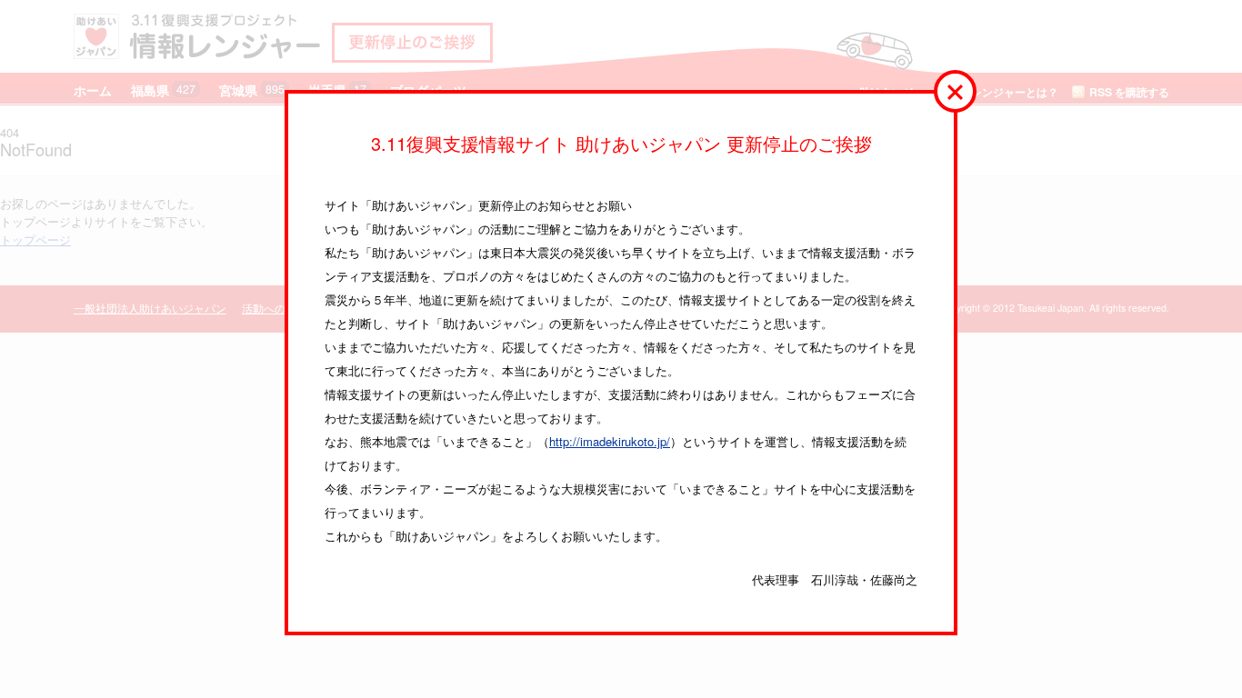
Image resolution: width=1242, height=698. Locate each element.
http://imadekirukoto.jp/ (609, 441)
